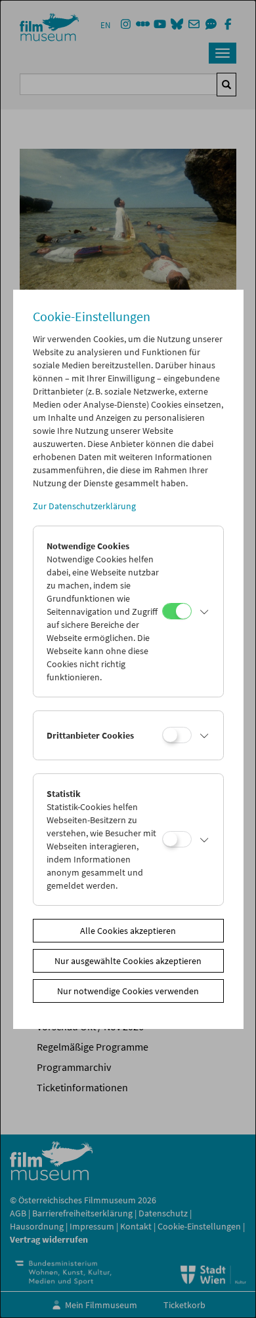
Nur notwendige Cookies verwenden (128, 991)
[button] (204, 611)
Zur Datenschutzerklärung (84, 506)
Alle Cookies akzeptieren (128, 931)
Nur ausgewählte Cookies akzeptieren (128, 961)
